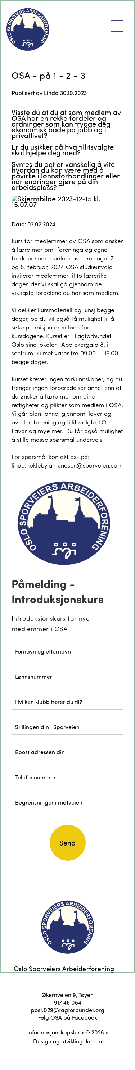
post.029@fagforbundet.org (67, 1010)
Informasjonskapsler (53, 1032)
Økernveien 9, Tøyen (67, 994)
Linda (51, 92)
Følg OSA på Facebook (67, 1017)
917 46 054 (67, 1002)
